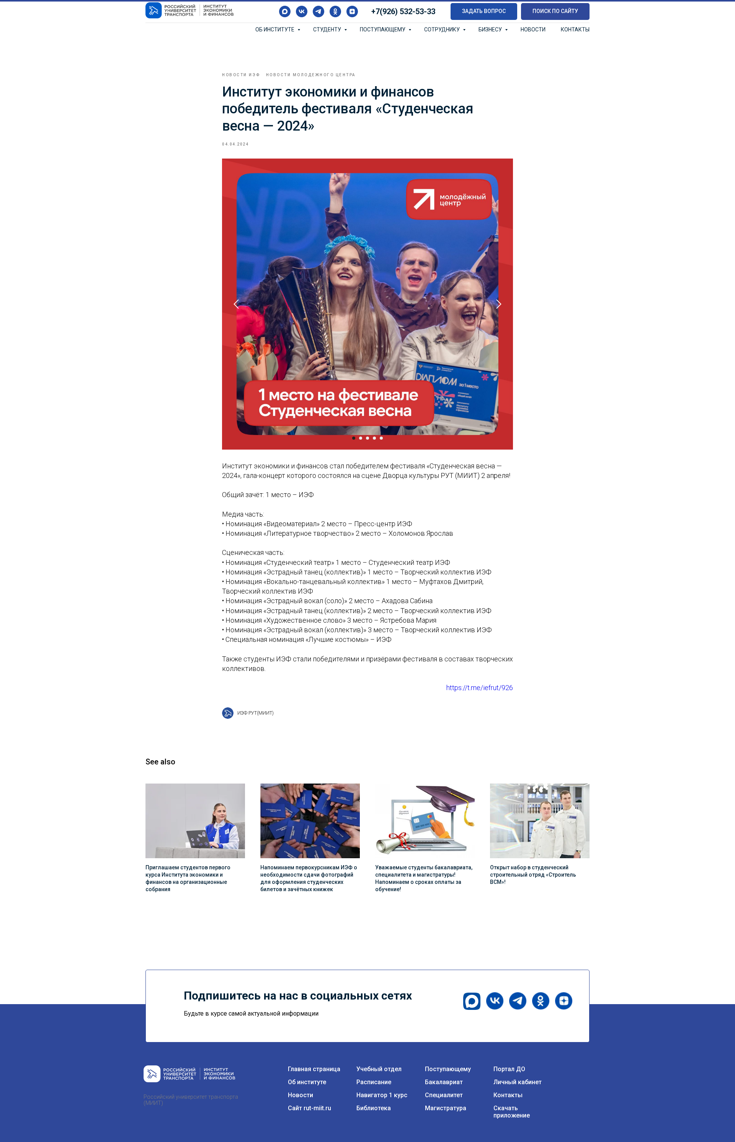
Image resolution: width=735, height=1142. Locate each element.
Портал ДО (509, 1069)
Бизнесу (491, 29)
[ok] (335, 11)
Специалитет (444, 1095)
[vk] (301, 11)
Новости (533, 29)
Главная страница (314, 1069)
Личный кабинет (517, 1082)
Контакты (575, 29)
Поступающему (383, 29)
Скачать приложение (511, 1111)
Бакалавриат (444, 1082)
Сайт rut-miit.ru (309, 1108)
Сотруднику (442, 29)
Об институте (275, 29)
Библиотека (373, 1108)
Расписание (373, 1082)
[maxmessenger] (285, 11)
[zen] (352, 11)
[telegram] (318, 11)
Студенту (327, 29)
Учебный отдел (379, 1069)
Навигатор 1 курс (381, 1095)
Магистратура (445, 1108)
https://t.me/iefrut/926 (479, 688)
